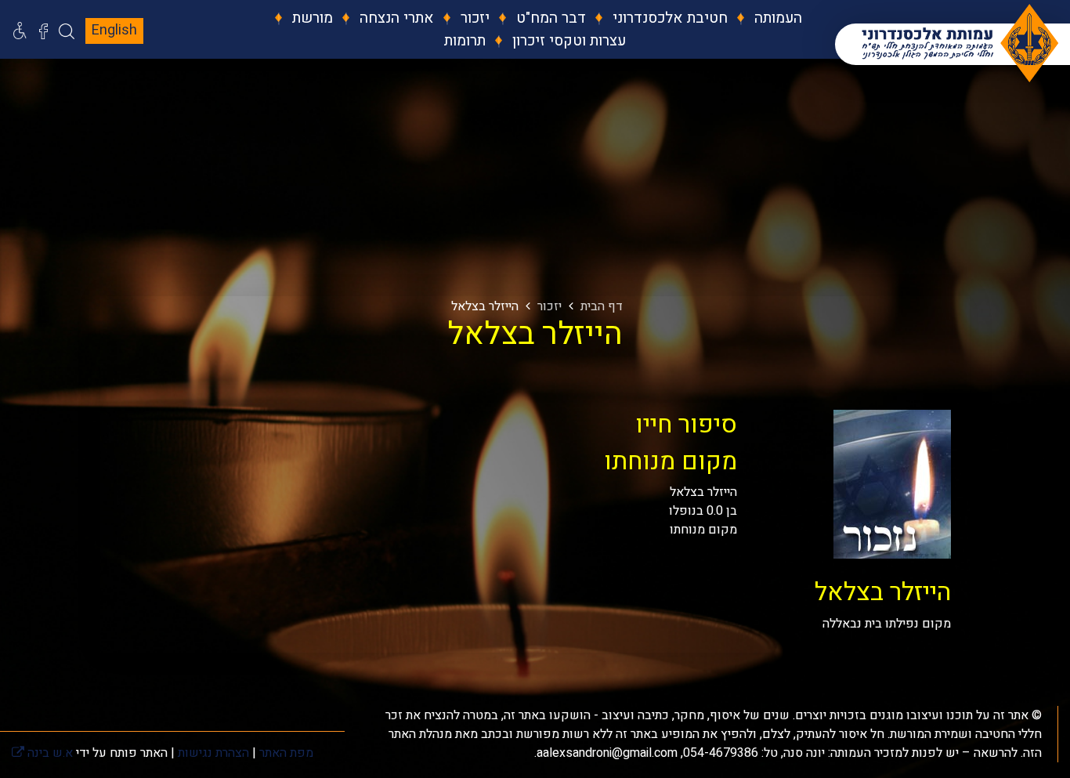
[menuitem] (766, 18)
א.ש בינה (42, 753)
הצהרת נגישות (213, 753)
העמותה (776, 18)
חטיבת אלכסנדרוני (668, 18)
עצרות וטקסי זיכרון (567, 41)
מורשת (310, 18)
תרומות (465, 41)
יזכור (473, 18)
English (114, 30)
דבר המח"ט (549, 18)
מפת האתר (286, 753)
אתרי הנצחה (395, 18)
